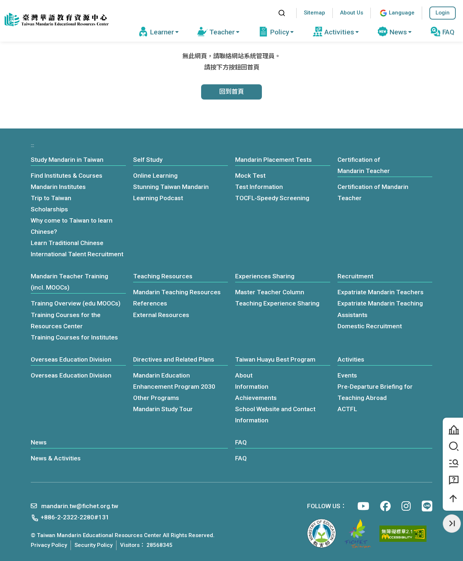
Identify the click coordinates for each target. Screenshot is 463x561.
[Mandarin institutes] (453, 429)
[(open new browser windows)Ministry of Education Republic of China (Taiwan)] (321, 533)
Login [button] (443, 12)
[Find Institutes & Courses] (453, 446)
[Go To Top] (453, 498)
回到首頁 (231, 91)
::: (265, 13)
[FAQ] (453, 480)
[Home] (56, 19)
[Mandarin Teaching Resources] (453, 463)
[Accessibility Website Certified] (402, 534)
